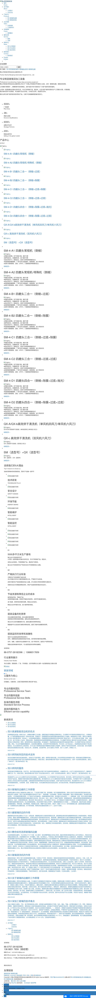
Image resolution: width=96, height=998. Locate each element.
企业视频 (6, 23)
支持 (9, 40)
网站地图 (19, 975)
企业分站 (13, 975)
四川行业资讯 (11, 48)
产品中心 (6, 15)
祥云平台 (14, 983)
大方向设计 (27, 983)
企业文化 (10, 12)
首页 (5, 4)
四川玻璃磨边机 (21, 69)
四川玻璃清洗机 (12, 20)
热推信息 (6, 975)
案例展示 (10, 33)
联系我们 (6, 53)
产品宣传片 (11, 27)
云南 (21, 981)
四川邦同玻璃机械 (12, 69)
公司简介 (10, 10)
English (6, 58)
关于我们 (6, 8)
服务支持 (6, 36)
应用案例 (6, 30)
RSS (24, 975)
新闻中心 (6, 43)
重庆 (12, 981)
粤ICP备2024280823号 (57, 977)
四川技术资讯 (11, 50)
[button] (4, 673)
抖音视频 (10, 25)
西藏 (24, 981)
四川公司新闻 (11, 46)
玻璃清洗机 (7, 973)
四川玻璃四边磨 (12, 18)
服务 (9, 39)
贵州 (18, 981)
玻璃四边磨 (14, 973)
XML (28, 975)
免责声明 (33, 983)
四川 (15, 981)
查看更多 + (7, 266)
